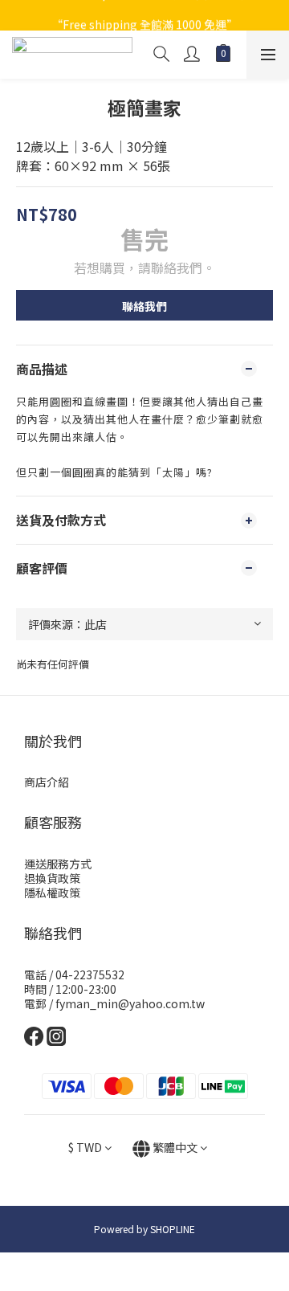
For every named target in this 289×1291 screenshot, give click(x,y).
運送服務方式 (58, 864)
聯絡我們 (144, 306)
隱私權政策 (52, 892)
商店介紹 (46, 782)
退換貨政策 (52, 878)
